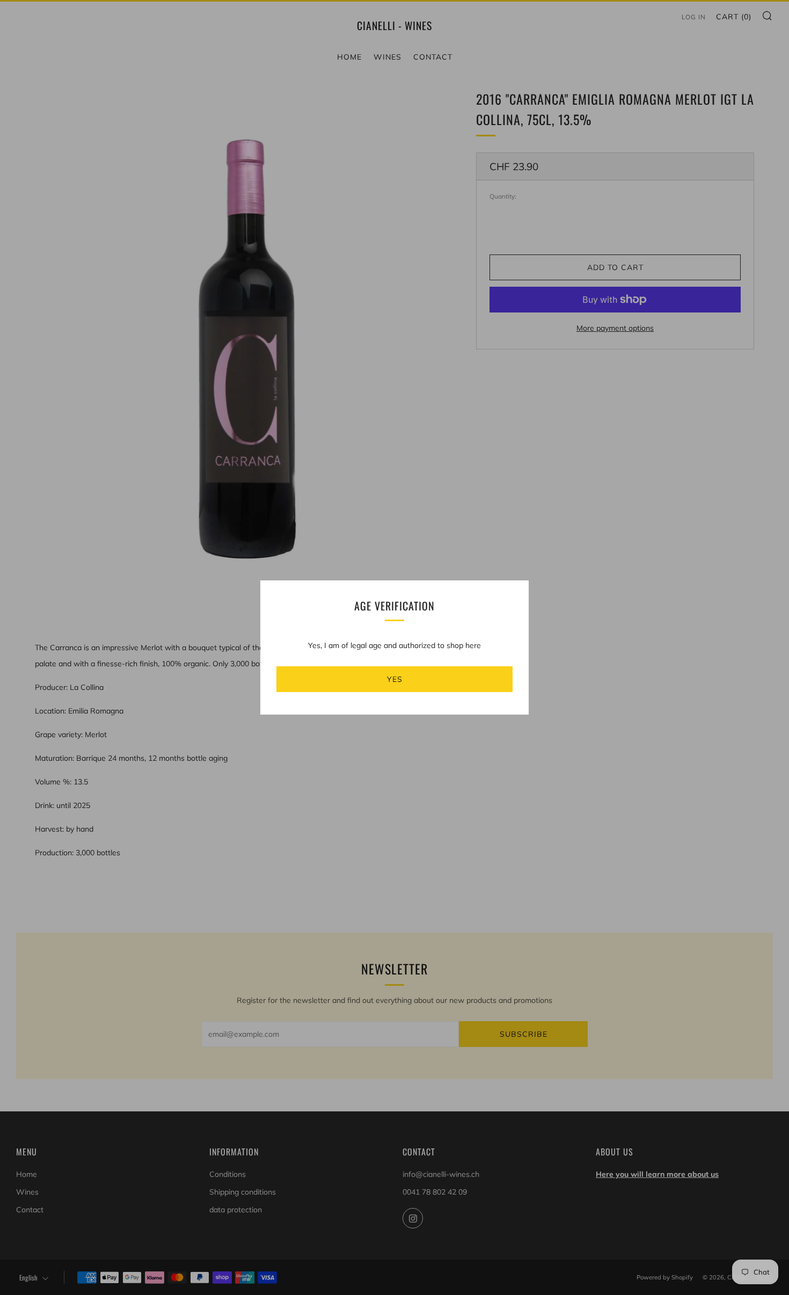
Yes (395, 679)
